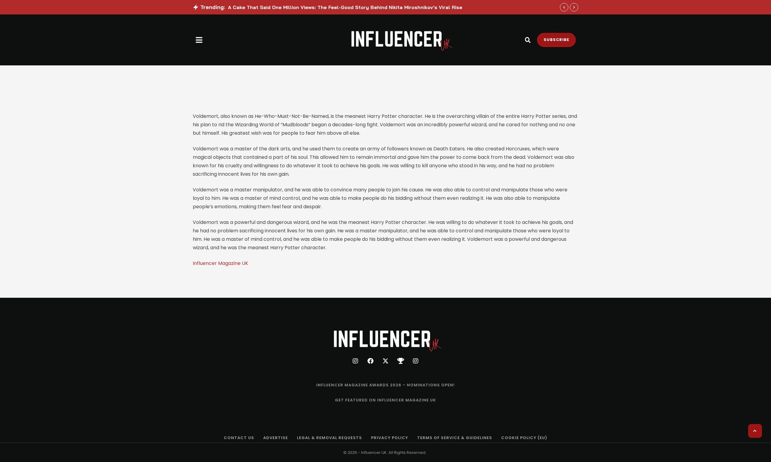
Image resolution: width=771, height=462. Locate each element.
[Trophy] (401, 361)
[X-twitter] (385, 361)
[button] (199, 40)
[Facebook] (370, 361)
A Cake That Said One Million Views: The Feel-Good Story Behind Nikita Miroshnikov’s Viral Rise (345, 7)
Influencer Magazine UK (220, 263)
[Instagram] (355, 361)
